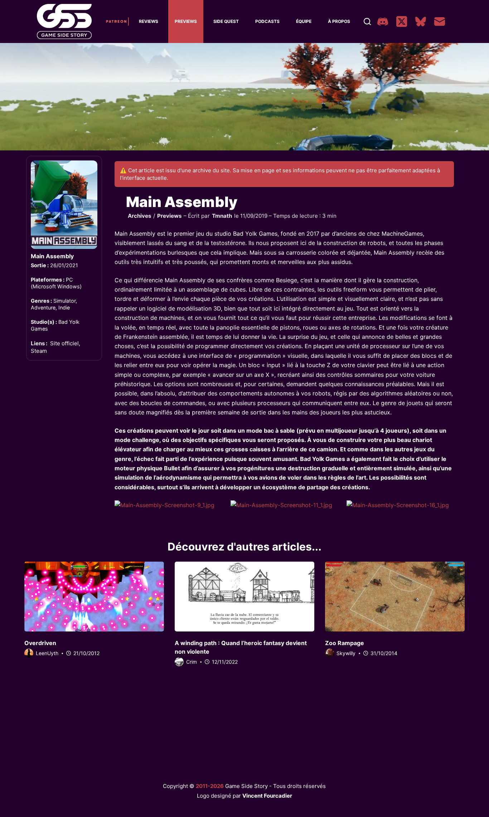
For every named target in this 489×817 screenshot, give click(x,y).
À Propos (339, 21)
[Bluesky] (420, 21)
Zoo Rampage (344, 643)
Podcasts (267, 21)
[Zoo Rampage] (395, 596)
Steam (39, 350)
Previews (186, 21)
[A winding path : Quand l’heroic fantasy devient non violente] (244, 596)
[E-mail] (439, 21)
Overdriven (40, 643)
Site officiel (64, 343)
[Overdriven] (94, 596)
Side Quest (226, 21)
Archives (139, 215)
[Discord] (382, 21)
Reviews (148, 21)
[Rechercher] (367, 21)
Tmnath (222, 215)
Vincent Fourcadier (267, 795)
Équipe (303, 21)
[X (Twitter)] (401, 21)
